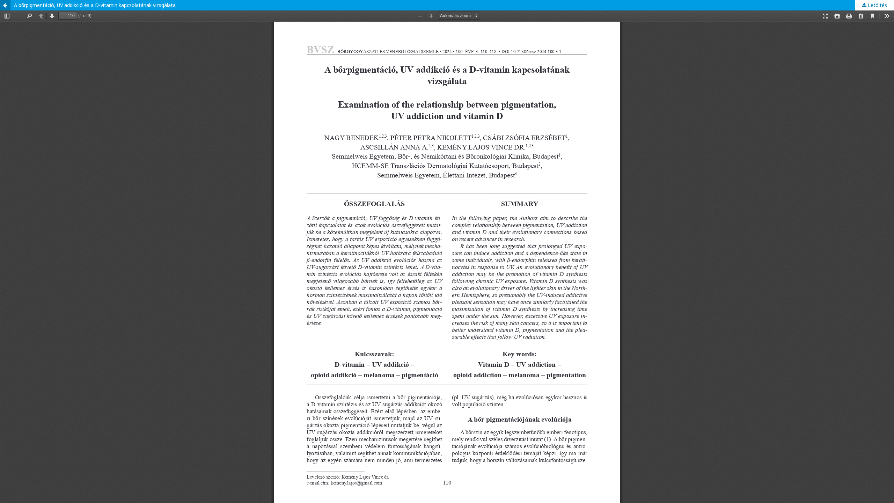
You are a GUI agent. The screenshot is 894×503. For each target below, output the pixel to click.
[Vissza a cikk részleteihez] (5, 5)
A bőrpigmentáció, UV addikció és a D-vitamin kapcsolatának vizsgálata (95, 5)
